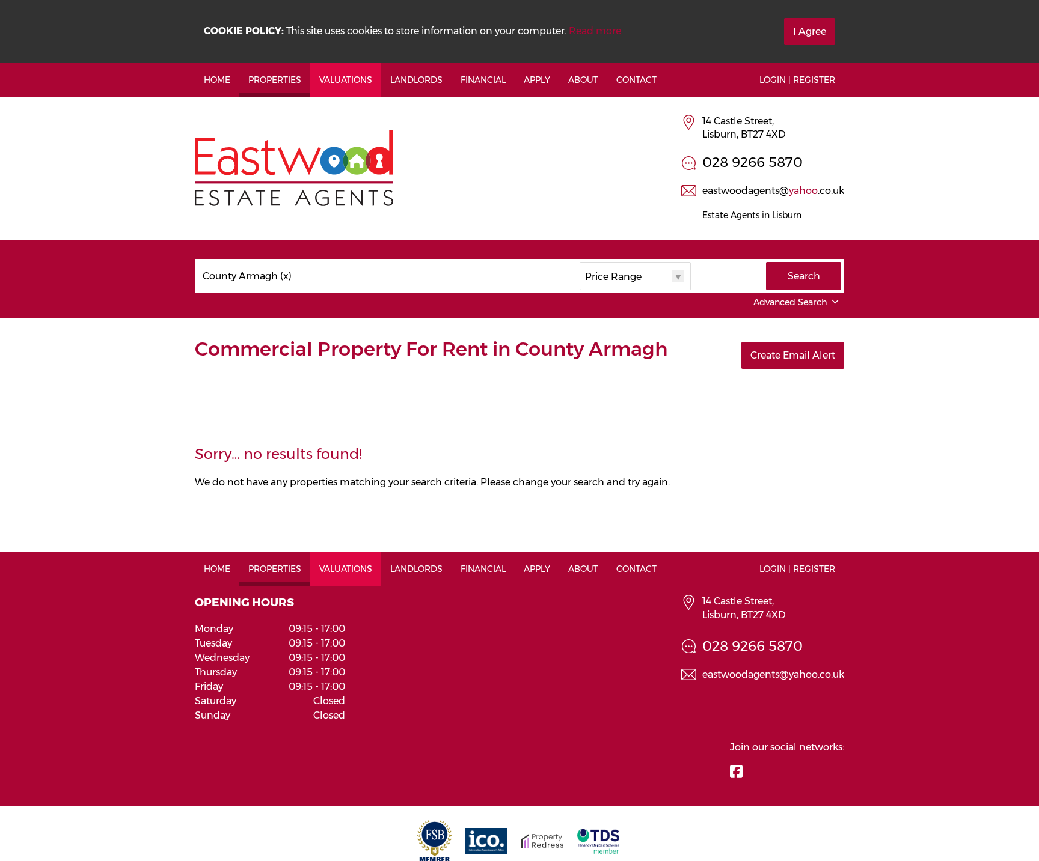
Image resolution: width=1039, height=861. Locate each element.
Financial (483, 80)
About (583, 80)
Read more (595, 31)
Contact (636, 80)
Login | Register (797, 80)
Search (804, 276)
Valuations (345, 80)
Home (217, 80)
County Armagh (247, 276)
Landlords (416, 80)
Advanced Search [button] (790, 302)
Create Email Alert (792, 355)
